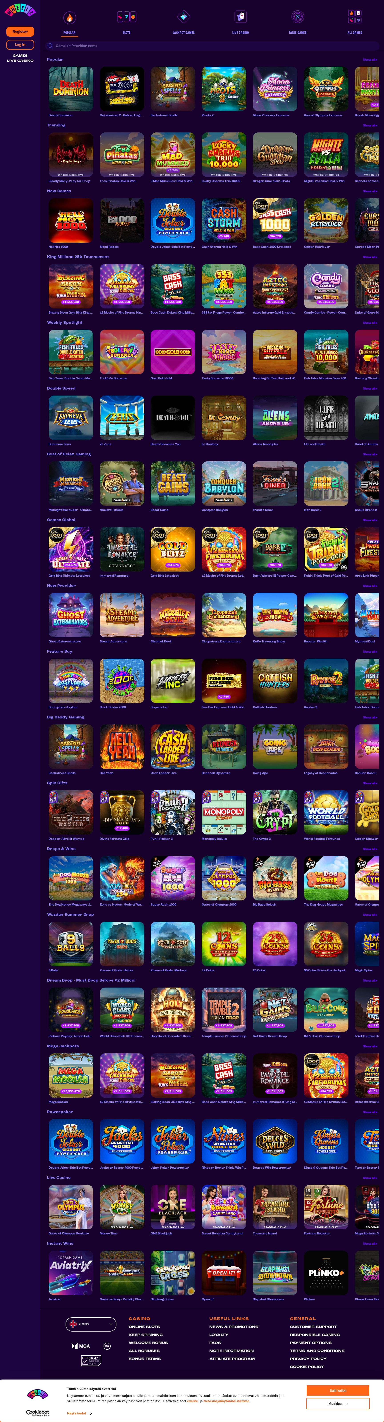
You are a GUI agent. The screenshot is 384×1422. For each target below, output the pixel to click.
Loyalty (218, 1335)
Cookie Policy (307, 1367)
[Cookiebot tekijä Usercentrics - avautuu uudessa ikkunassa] (37, 1413)
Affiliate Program (232, 1359)
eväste (192, 1401)
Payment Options (311, 1343)
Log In (20, 45)
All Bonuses (144, 1351)
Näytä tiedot (76, 1413)
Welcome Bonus (148, 1343)
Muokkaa (335, 1403)
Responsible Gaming (315, 1335)
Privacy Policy (308, 1359)
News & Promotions (233, 1327)
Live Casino (20, 61)
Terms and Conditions (317, 1351)
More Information (231, 1351)
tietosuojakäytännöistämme (226, 1401)
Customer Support (313, 1327)
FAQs (215, 1343)
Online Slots (144, 1327)
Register (20, 32)
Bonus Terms (145, 1359)
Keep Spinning (146, 1335)
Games (20, 56)
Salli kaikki (338, 1390)
